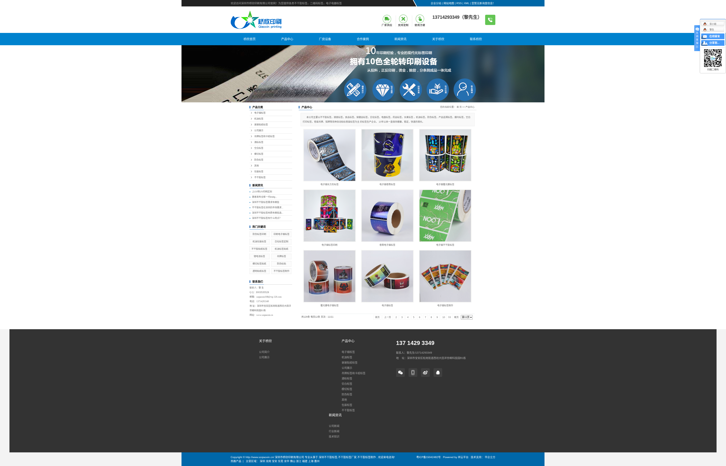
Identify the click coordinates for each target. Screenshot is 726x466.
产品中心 (287, 39)
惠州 (317, 461)
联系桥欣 (476, 39)
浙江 (298, 461)
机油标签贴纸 (281, 249)
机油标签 (258, 118)
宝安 (274, 461)
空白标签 (258, 148)
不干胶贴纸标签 (259, 249)
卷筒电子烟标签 (387, 245)
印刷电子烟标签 (281, 234)
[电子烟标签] (387, 276)
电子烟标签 (260, 113)
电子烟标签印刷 (329, 245)
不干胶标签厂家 (347, 457)
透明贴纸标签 (259, 271)
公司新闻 (334, 425)
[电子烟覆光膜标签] (445, 155)
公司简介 (264, 351)
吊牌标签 (281, 256)
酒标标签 (258, 142)
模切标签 (258, 154)
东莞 (280, 461)
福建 (304, 461)
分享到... (714, 42)
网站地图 (449, 3)
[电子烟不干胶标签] (445, 216)
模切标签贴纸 (259, 263)
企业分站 (436, 3)
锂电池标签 (259, 256)
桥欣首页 (250, 39)
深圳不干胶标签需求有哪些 (265, 202)
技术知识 (334, 436)
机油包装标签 (259, 241)
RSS (459, 3)
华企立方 (489, 457)
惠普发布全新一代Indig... (264, 197)
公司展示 (258, 130)
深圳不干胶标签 (328, 457)
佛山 (292, 461)
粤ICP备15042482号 (428, 457)
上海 (310, 461)
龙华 (286, 461)
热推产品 (236, 461)
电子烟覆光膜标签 (445, 184)
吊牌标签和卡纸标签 (264, 136)
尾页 (456, 317)
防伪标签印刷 (259, 234)
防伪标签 (258, 160)
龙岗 (268, 461)
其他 (256, 165)
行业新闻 (334, 431)
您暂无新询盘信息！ (483, 3)
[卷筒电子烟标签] (387, 216)
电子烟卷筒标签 (387, 184)
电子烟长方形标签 (329, 184)
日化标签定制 (281, 241)
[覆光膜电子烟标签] (329, 276)
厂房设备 (325, 39)
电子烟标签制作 (445, 305)
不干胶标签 (260, 177)
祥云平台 (463, 457)
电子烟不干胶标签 (445, 245)
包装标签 (258, 171)
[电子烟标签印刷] (329, 216)
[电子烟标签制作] (445, 276)
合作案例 (363, 39)
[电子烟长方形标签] (329, 155)
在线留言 (714, 36)
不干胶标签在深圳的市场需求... (267, 207)
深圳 (262, 461)
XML (466, 3)
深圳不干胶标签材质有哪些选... (267, 213)
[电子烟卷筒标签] (387, 155)
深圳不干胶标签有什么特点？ (267, 218)
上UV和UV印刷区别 (262, 191)
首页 (377, 317)
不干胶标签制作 (281, 271)
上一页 (387, 317)
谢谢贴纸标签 (261, 124)
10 (443, 317)
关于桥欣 (438, 39)
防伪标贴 (281, 263)
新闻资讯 (400, 39)
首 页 (459, 107)
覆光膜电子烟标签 (329, 305)
